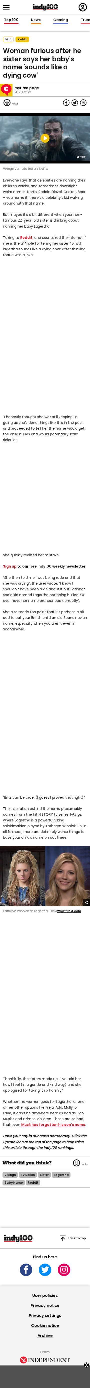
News (36, 20)
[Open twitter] (45, 1270)
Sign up (9, 566)
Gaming (60, 20)
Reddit (26, 237)
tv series (28, 1175)
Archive (45, 1335)
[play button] (45, 138)
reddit (22, 39)
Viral (8, 39)
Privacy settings (45, 1315)
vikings (10, 1175)
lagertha (61, 1175)
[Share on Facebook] (66, 102)
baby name (13, 1182)
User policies (45, 1295)
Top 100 (11, 20)
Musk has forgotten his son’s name (53, 1124)
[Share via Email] (83, 102)
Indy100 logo (45, 7)
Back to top (77, 1238)
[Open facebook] (26, 1270)
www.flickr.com (69, 911)
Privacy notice (45, 1305)
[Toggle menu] (8, 7)
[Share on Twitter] (75, 102)
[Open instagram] (64, 1270)
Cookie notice (45, 1325)
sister (44, 1175)
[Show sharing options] (86, 902)
